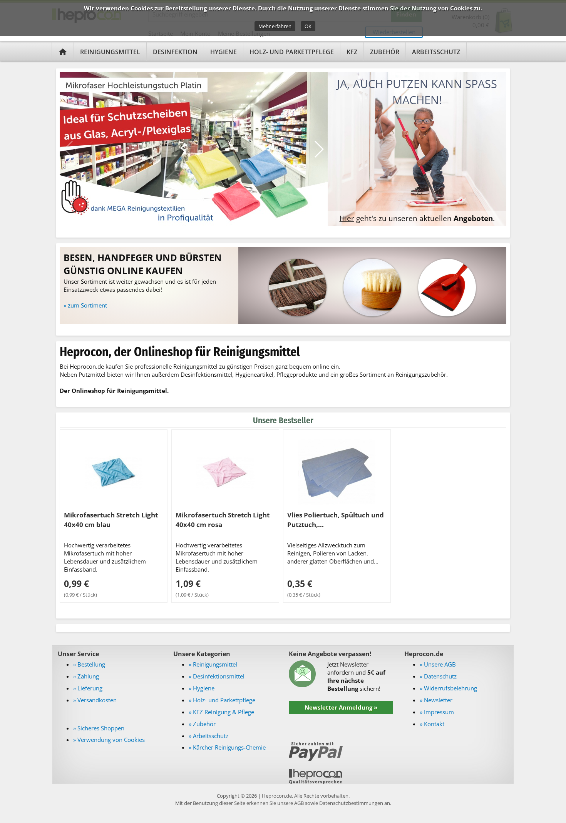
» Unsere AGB (438, 664)
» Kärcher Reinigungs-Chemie (227, 747)
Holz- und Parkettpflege (292, 52)
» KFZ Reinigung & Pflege (221, 712)
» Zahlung (86, 676)
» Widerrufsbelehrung (448, 688)
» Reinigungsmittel (213, 664)
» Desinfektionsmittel (216, 676)
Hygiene (223, 52)
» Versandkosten (95, 700)
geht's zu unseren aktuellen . (417, 218)
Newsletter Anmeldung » (341, 707)
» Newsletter (436, 700)
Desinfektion (175, 52)
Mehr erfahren (274, 26)
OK (308, 26)
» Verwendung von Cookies (109, 739)
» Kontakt (432, 724)
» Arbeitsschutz (208, 736)
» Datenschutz (438, 676)
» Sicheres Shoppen (98, 728)
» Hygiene (201, 688)
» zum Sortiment (85, 305)
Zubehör (384, 52)
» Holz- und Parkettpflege (222, 700)
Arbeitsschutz (436, 52)
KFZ (352, 52)
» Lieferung (87, 688)
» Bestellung (89, 664)
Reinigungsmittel (110, 52)
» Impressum (437, 712)
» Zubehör (202, 724)
